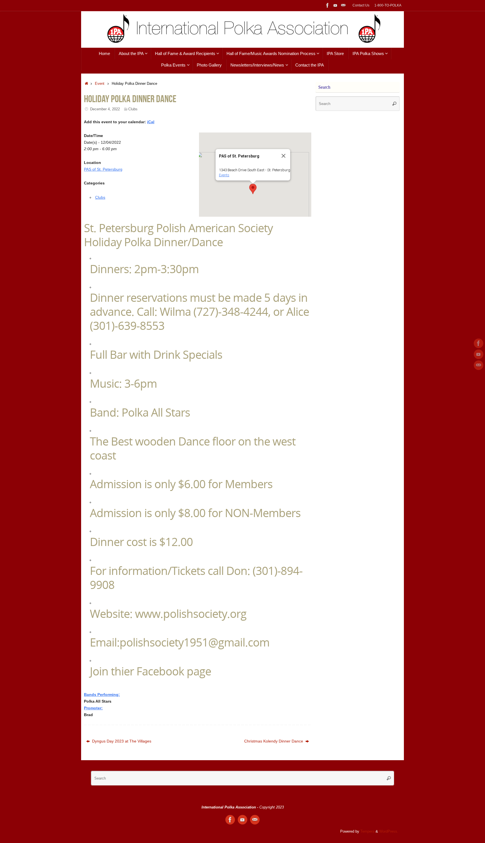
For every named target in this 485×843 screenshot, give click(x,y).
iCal (150, 122)
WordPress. (388, 831)
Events (224, 175)
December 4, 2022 (105, 109)
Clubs (133, 109)
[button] (253, 189)
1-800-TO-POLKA (387, 5)
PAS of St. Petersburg (103, 169)
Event (99, 84)
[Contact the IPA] (343, 5)
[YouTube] (335, 5)
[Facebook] (327, 5)
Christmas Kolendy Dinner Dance (274, 741)
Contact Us (361, 5)
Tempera (367, 831)
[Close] (283, 156)
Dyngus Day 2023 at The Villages (121, 741)
